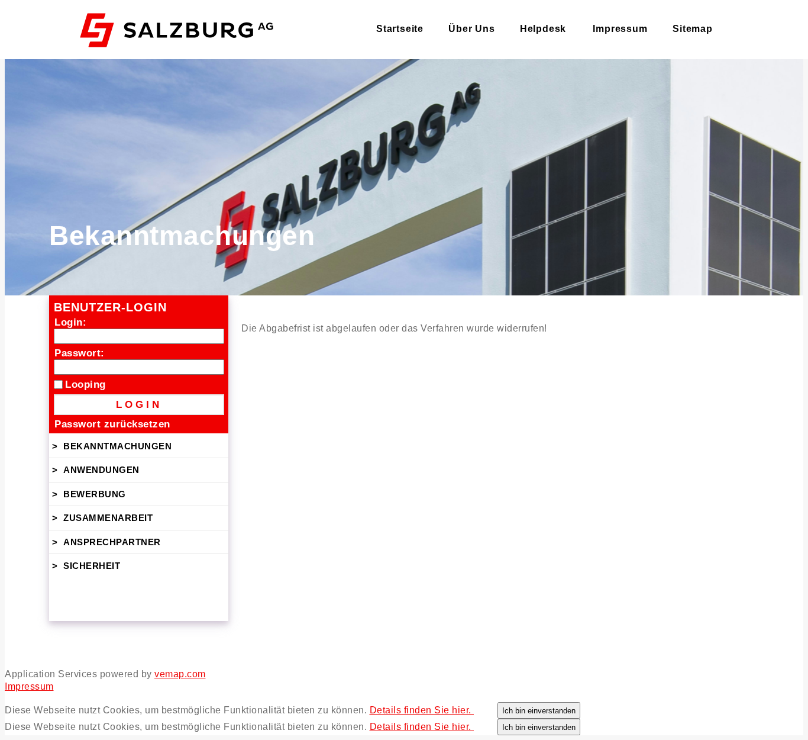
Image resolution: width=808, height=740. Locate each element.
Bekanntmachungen (117, 446)
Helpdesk (543, 29)
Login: (70, 322)
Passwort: (79, 353)
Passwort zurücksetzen (112, 424)
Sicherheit (91, 566)
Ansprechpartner (112, 542)
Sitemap (693, 29)
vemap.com (180, 674)
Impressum (620, 29)
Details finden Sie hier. (422, 710)
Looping (85, 384)
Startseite (400, 29)
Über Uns (471, 29)
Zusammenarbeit (108, 518)
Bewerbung (94, 494)
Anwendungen (101, 470)
